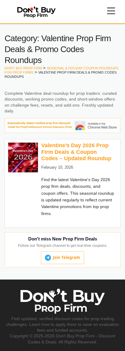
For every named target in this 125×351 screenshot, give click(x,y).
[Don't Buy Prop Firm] (36, 11)
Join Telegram (66, 257)
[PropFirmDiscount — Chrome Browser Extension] (62, 125)
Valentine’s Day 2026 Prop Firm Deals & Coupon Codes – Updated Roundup (76, 151)
